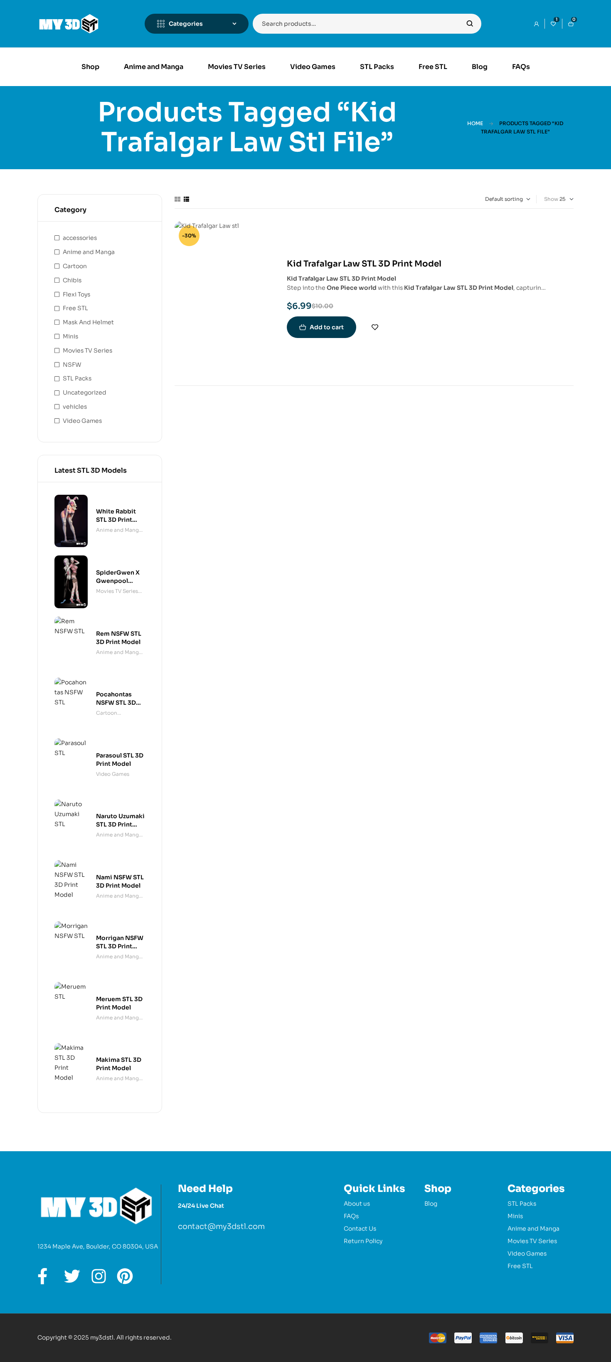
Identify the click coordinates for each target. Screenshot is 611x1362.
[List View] (186, 199)
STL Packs (77, 378)
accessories (80, 238)
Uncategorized (84, 392)
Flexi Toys (76, 294)
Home (475, 123)
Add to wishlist (375, 327)
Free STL (75, 308)
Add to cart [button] (327, 327)
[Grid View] (177, 199)
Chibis (72, 280)
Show (551, 199)
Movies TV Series (87, 350)
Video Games (82, 420)
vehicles (75, 406)
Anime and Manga (89, 252)
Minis (70, 336)
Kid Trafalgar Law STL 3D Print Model (364, 264)
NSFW (72, 364)
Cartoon (75, 266)
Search (469, 24)
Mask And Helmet (88, 322)
